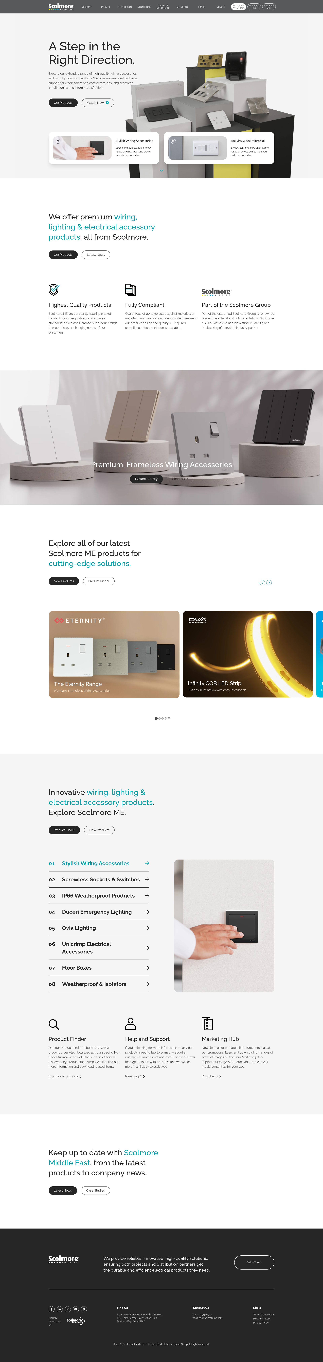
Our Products (63, 102)
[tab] (156, 718)
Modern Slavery (262, 1318)
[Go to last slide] (262, 582)
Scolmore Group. (179, 1344)
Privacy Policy (261, 1322)
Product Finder (98, 581)
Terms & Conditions (263, 1314)
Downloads (210, 1076)
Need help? (133, 1076)
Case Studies (95, 1190)
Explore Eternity (146, 479)
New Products (64, 581)
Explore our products (63, 1076)
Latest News (96, 254)
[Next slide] (269, 582)
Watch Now (95, 102)
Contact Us (180, 479)
